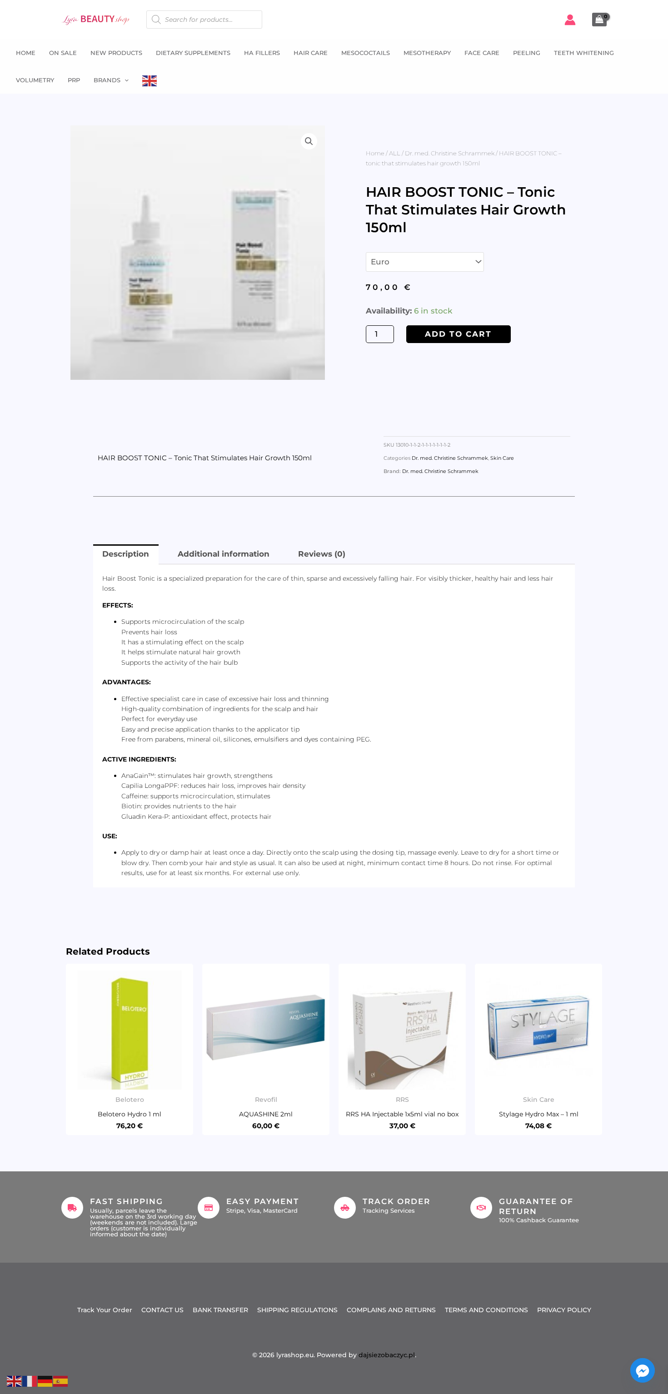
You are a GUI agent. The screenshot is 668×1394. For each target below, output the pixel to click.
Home (25, 52)
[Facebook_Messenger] (642, 1370)
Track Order (396, 1201)
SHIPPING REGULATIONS (297, 1310)
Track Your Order (104, 1310)
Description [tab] (125, 553)
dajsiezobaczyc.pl (387, 1355)
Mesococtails (365, 52)
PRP (74, 80)
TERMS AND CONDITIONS (486, 1310)
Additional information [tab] (223, 553)
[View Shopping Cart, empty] (599, 19)
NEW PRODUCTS (116, 52)
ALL (394, 153)
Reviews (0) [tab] (321, 553)
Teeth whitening (584, 52)
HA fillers (262, 52)
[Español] (61, 1380)
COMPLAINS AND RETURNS (391, 1310)
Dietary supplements (193, 52)
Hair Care (311, 52)
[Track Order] (345, 1208)
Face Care (481, 52)
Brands (107, 80)
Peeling (526, 52)
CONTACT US (162, 1310)
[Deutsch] (45, 1380)
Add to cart (458, 334)
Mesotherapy (427, 52)
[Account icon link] (570, 19)
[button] (124, 80)
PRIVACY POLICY (564, 1310)
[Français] (30, 1380)
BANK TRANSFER (220, 1310)
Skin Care (502, 458)
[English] (150, 80)
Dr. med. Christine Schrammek (449, 153)
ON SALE (63, 52)
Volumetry (35, 80)
